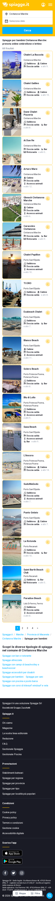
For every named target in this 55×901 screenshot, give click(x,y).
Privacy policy (9, 817)
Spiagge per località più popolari (18, 793)
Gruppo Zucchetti (22, 708)
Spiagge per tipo (10, 788)
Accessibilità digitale (13, 833)
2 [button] (22, 628)
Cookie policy (9, 812)
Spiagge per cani (34, 676)
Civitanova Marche (11, 638)
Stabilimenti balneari (12, 772)
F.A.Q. (5, 743)
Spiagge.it (7, 634)
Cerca (27, 30)
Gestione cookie (10, 828)
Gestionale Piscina (12, 754)
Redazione (7, 738)
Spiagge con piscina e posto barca (20, 681)
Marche (20, 634)
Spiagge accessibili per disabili (18, 672)
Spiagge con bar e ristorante (16, 655)
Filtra (37, 893)
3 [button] (27, 628)
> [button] (37, 628)
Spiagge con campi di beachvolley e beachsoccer (20, 666)
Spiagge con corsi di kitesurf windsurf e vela (25, 685)
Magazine (7, 728)
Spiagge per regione (12, 778)
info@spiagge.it (20, 890)
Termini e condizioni (12, 822)
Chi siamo (7, 722)
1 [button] (17, 628)
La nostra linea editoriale (15, 733)
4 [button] (32, 628)
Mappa (22, 893)
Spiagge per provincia (13, 783)
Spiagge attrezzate (12, 660)
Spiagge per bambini (12, 676)
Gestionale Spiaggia (12, 749)
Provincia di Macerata (38, 634)
